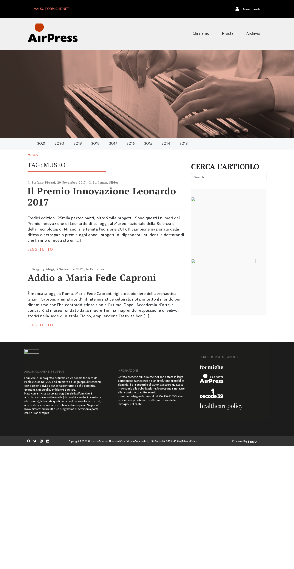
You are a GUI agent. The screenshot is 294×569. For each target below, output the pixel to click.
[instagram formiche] (41, 441)
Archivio (253, 33)
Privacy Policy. (189, 441)
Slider (113, 182)
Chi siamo (201, 33)
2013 (183, 143)
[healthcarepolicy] (233, 406)
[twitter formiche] (35, 441)
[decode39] (233, 393)
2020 (59, 143)
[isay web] (252, 441)
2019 (78, 143)
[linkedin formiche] (48, 441)
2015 (148, 143)
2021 (41, 143)
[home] (53, 32)
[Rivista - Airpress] (233, 378)
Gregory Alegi (43, 269)
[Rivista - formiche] (233, 367)
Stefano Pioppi (43, 182)
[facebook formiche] (28, 441)
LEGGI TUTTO (40, 249)
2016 (131, 143)
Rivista (228, 33)
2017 (113, 143)
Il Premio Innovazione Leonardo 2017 (102, 196)
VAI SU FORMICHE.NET (51, 9)
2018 (95, 143)
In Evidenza (98, 182)
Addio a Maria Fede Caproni (92, 277)
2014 (166, 143)
